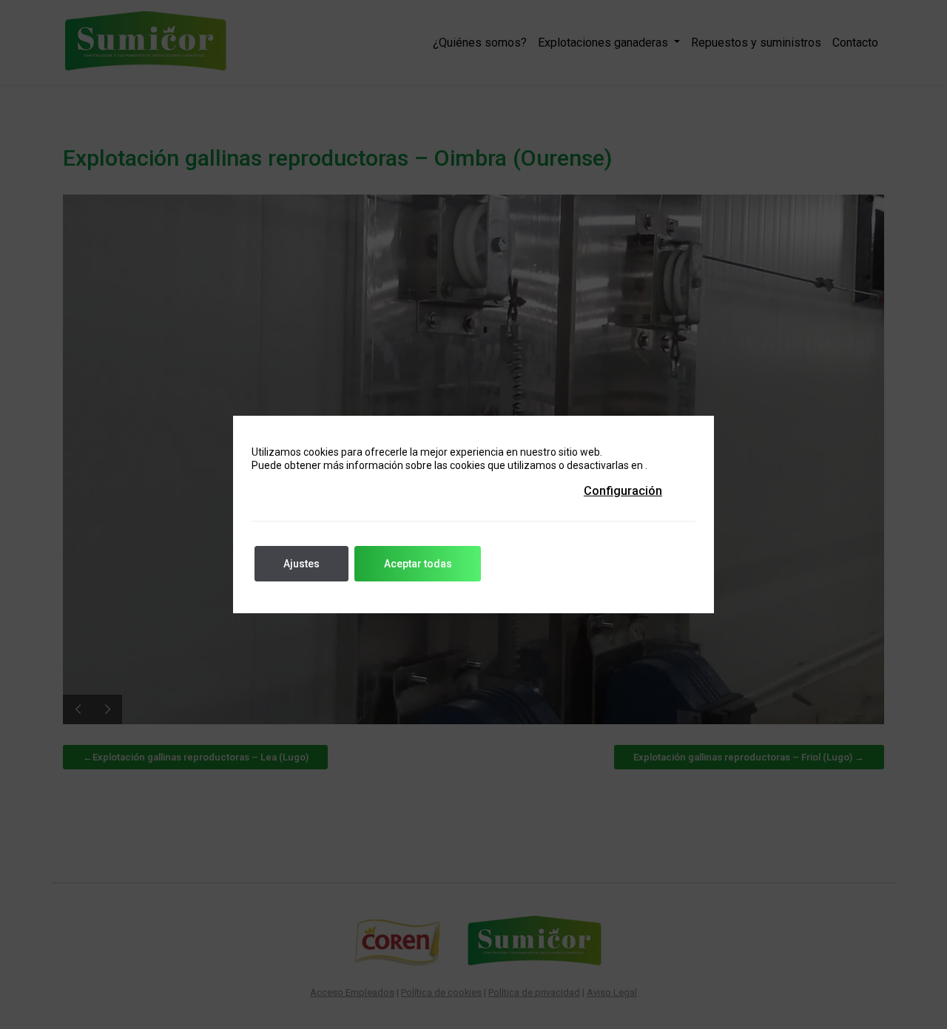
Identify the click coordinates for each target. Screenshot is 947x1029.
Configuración (623, 491)
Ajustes (301, 564)
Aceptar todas (418, 564)
